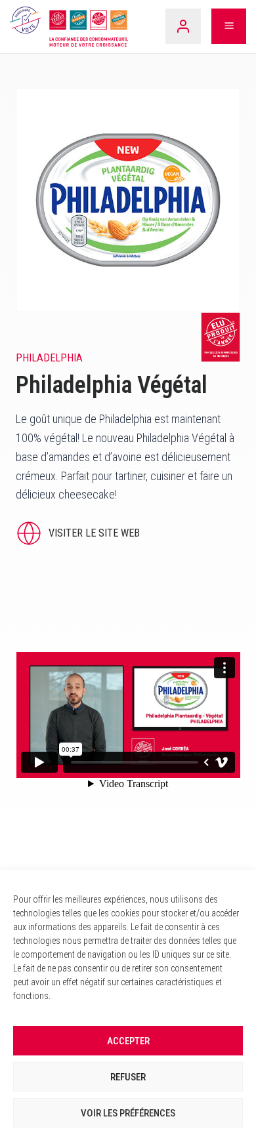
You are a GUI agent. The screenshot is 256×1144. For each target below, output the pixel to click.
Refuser (128, 1077)
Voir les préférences (128, 1113)
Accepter (128, 1041)
